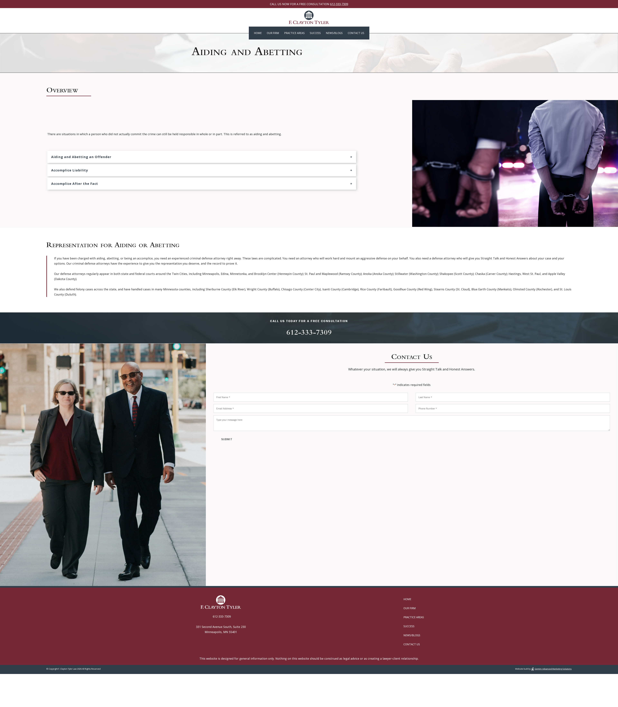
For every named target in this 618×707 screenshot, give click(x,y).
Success (315, 33)
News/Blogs (334, 33)
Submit (226, 439)
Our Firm (273, 33)
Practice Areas (294, 33)
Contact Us (356, 33)
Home (258, 33)
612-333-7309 (339, 4)
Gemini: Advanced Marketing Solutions (553, 668)
